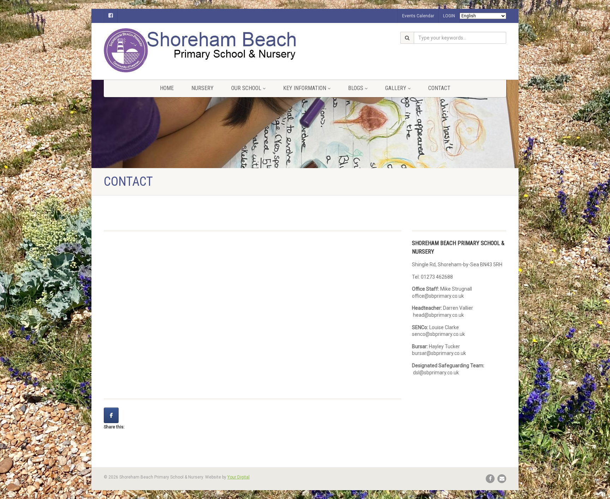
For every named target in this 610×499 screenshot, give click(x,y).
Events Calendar (418, 15)
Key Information (304, 88)
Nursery (202, 88)
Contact (439, 88)
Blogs (355, 88)
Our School (246, 88)
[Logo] (167, 50)
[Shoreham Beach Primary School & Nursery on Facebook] (111, 415)
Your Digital (238, 477)
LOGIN (449, 15)
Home (167, 88)
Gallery (395, 88)
